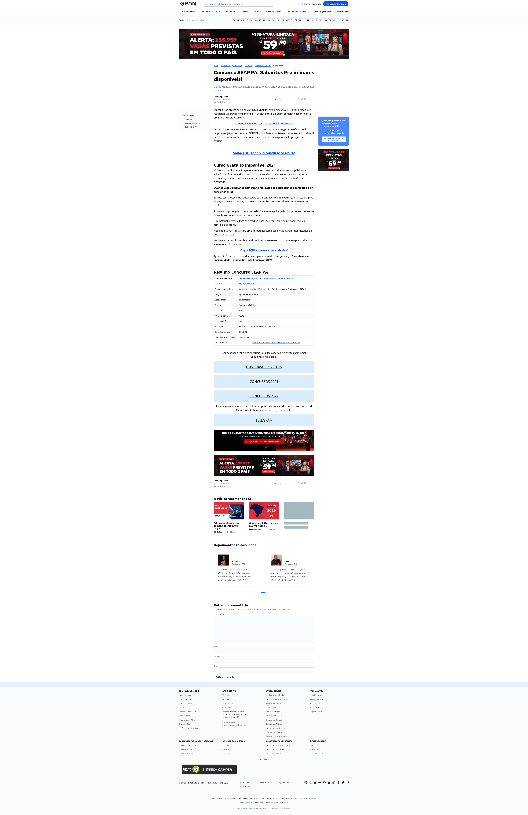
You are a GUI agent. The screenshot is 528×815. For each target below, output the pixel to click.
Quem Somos (185, 695)
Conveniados (184, 716)
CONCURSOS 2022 (264, 396)
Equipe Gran (223, 97)
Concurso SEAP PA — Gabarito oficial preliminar (264, 123)
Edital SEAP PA (191, 127)
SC (334, 20)
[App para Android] (319, 783)
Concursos (230, 12)
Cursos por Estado (274, 724)
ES (264, 20)
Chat (226, 699)
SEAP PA (248, 66)
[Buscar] (206, 4)
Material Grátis (316, 699)
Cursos (244, 12)
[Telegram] (347, 783)
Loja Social (183, 708)
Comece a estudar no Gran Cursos (263, 441)
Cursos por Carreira (275, 720)
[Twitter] (343, 783)
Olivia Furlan (219, 532)
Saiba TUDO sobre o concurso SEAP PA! (264, 153)
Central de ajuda (231, 695)
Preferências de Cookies (189, 728)
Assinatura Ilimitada (336, 4)
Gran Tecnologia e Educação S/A (246, 798)
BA (251, 20)
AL (238, 20)
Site (215, 666)
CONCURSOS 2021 (264, 381)
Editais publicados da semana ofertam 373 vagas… (226, 526)
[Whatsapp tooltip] (333, 783)
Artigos (256, 12)
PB (296, 20)
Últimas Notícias (188, 12)
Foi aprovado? (235, 723)
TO (347, 20)
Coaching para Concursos (277, 699)
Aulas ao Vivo (315, 703)
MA (273, 20)
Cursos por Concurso (275, 716)
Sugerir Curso (316, 712)
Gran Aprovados (274, 12)
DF (260, 20)
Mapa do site (283, 783)
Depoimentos (316, 695)
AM (242, 20)
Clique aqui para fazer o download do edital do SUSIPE (276, 342)
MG (278, 20)
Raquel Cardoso (255, 529)
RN (317, 20)
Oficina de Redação (274, 732)
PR (308, 20)
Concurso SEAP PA (263, 66)
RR (326, 20)
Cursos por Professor (275, 728)
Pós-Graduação (273, 712)
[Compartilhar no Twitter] (301, 99)
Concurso (237, 66)
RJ (313, 20)
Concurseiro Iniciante (297, 12)
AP (247, 20)
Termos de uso (264, 783)
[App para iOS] (315, 783)
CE (256, 20)
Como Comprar (186, 703)
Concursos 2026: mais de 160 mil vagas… (263, 524)
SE (338, 20)
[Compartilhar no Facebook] (298, 99)
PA (292, 20)
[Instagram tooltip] (329, 783)
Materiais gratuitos (321, 12)
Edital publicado (246, 283)
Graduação (271, 708)
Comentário (220, 614)
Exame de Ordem (273, 703)
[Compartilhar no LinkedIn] (304, 99)
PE (300, 20)
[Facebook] (338, 783)
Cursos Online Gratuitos (276, 736)
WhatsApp (229, 703)
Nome (217, 647)
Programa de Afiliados (189, 720)
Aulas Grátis (315, 708)
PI (304, 20)
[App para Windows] (305, 783)
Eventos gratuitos (312, 4)
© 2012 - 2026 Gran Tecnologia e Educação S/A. (203, 783)
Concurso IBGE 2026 (210, 12)
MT (287, 20)
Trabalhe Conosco (187, 724)
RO (321, 20)
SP (343, 20)
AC (234, 20)
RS (330, 20)
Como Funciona (186, 699)
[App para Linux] (310, 783)
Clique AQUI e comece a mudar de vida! (264, 250)
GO (269, 20)
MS (283, 20)
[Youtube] (324, 783)
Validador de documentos (190, 712)
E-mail (217, 656)
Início (216, 66)
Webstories (342, 12)
